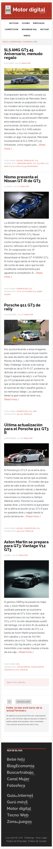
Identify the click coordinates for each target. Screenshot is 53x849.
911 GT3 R (21, 531)
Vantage (24, 670)
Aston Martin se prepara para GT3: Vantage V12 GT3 (26, 546)
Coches (19, 161)
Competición (15, 42)
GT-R (19, 291)
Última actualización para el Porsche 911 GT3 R (26, 429)
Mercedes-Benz (24, 163)
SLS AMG (40, 163)
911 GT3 (20, 414)
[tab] (8, 702)
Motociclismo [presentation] (23, 702)
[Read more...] (11, 399)
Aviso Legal (41, 838)
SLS (34, 163)
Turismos (27, 42)
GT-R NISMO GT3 (29, 291)
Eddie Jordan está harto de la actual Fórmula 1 (24, 709)
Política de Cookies (37, 841)
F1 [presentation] (9, 702)
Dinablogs (29, 838)
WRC (35, 411)
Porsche (28, 414)
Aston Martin (23, 667)
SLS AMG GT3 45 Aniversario (25, 166)
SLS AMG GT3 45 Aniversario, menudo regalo (23, 54)
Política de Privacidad (16, 841)
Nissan (7, 294)
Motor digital (26, 9)
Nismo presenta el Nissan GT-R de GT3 (22, 179)
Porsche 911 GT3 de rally (22, 307)
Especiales (29, 161)
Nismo (39, 291)
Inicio (5, 42)
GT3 (36, 161)
